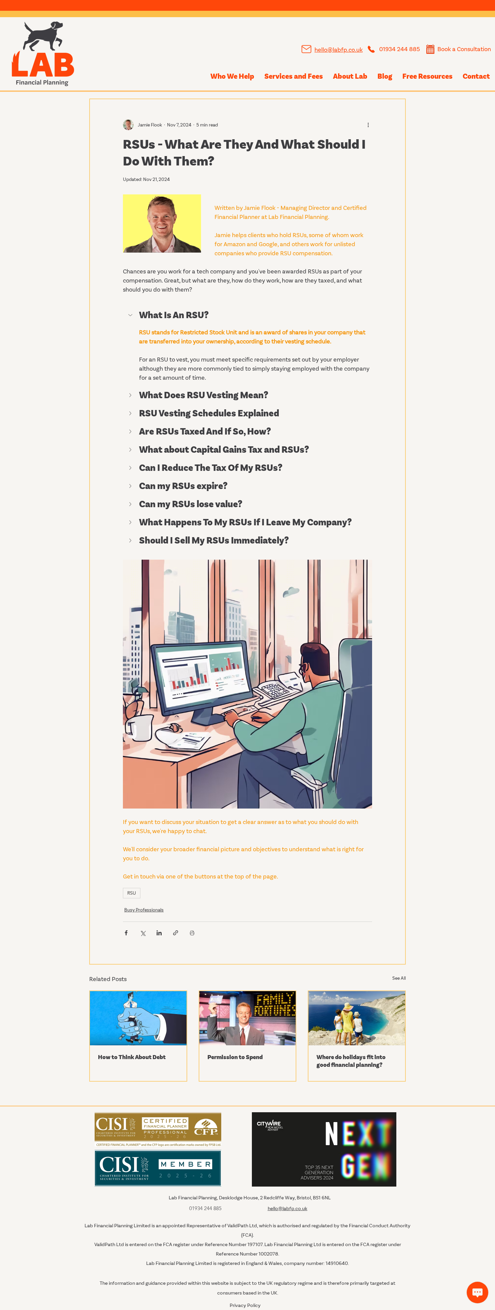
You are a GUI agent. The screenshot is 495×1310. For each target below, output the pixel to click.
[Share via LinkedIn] (159, 933)
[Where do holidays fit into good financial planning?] (356, 1018)
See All (399, 978)
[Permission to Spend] (247, 1018)
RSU (131, 893)
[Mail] (306, 49)
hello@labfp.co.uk (339, 49)
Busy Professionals (144, 910)
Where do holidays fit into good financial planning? (351, 1061)
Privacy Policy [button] (245, 1305)
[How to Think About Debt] (138, 1018)
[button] (247, 316)
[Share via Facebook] (126, 933)
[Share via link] (175, 933)
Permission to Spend (235, 1057)
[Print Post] (192, 933)
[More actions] (368, 125)
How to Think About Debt (132, 1057)
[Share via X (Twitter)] (142, 933)
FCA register (176, 1244)
